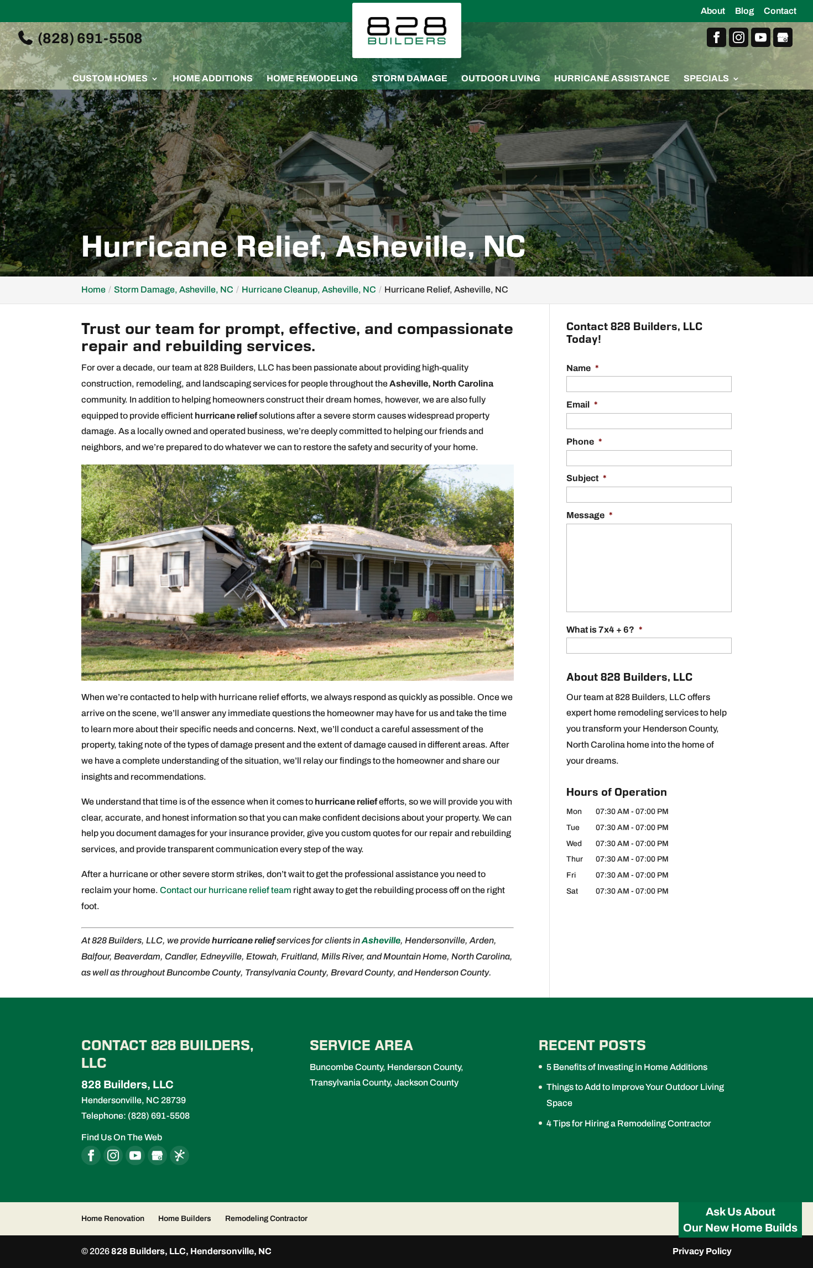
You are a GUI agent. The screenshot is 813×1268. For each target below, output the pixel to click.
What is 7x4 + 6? (604, 629)
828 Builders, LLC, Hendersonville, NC (191, 1251)
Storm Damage (409, 79)
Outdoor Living (500, 79)
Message (589, 515)
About (713, 11)
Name (582, 368)
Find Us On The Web (121, 1137)
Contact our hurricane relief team (225, 890)
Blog (744, 11)
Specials (706, 79)
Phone (584, 441)
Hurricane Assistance (612, 79)
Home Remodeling (312, 79)
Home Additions (213, 79)
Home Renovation (112, 1218)
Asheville (381, 940)
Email (582, 404)
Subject (586, 478)
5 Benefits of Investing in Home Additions (626, 1067)
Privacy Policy (702, 1251)
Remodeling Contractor (266, 1218)
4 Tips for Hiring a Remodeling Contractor (628, 1123)
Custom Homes (110, 79)
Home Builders (184, 1218)
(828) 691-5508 (89, 37)
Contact (780, 11)
